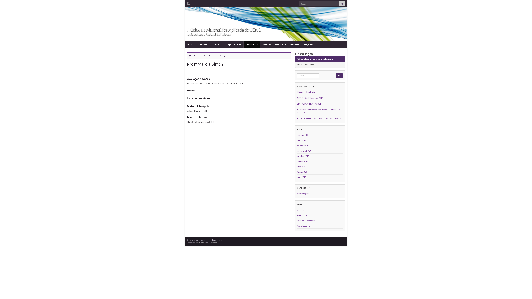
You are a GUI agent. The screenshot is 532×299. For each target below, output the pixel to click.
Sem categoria (303, 193)
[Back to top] (525, 292)
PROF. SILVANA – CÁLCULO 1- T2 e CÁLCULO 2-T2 (319, 118)
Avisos (191, 90)
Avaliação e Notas (198, 79)
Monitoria (280, 44)
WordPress (200, 243)
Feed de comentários (306, 220)
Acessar (300, 210)
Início (189, 44)
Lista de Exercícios (198, 98)
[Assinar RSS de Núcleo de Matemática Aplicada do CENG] (188, 3)
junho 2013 (302, 172)
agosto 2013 (302, 161)
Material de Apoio (198, 106)
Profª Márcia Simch (305, 65)
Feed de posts (303, 215)
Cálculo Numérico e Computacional (218, 56)
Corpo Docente (233, 44)
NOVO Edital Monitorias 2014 (310, 98)
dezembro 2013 (304, 145)
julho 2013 (301, 166)
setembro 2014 (303, 135)
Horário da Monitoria (306, 92)
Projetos (308, 44)
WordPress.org (303, 226)
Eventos (267, 44)
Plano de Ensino (197, 117)
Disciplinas (251, 44)
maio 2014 (301, 140)
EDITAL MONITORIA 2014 (309, 104)
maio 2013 (301, 177)
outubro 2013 (303, 156)
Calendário (202, 44)
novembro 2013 (304, 151)
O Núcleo (295, 44)
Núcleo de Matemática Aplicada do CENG (224, 29)
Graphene (213, 243)
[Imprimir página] (288, 68)
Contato (216, 44)
